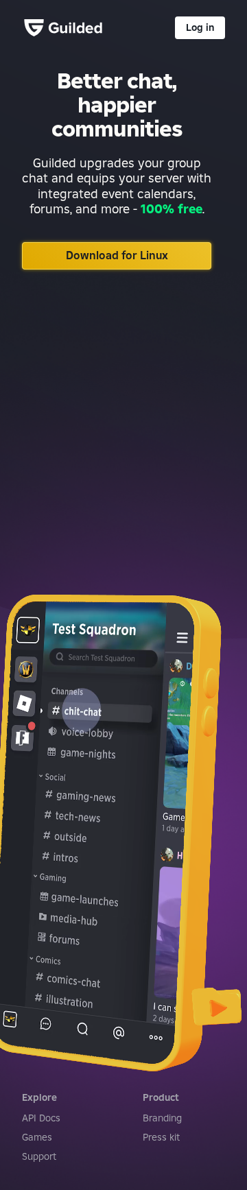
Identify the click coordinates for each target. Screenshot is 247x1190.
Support (39, 1156)
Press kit (161, 1137)
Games (37, 1137)
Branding (162, 1117)
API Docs (41, 1117)
